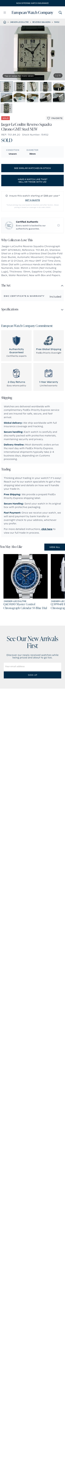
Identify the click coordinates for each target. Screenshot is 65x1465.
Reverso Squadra (41, 22)
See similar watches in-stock (32, 168)
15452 (56, 22)
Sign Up (32, 675)
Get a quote (32, 200)
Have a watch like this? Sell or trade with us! (32, 180)
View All (54, 547)
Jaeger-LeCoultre (19, 22)
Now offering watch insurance (32, 3)
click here (46, 529)
